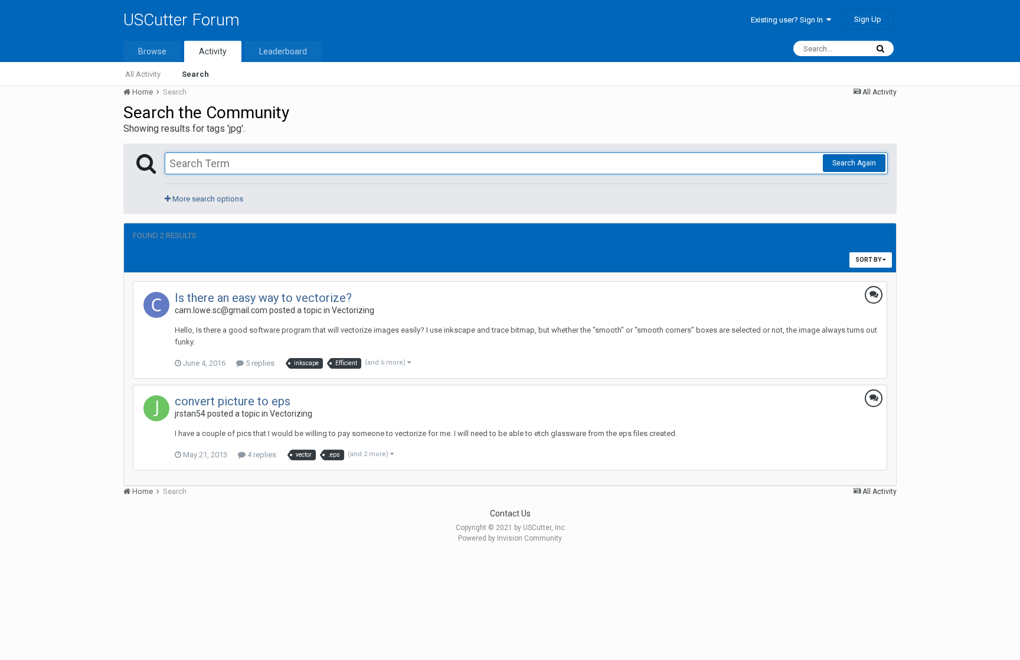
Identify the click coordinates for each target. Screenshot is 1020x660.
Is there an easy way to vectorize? (263, 298)
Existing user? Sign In (788, 19)
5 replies (259, 363)
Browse (152, 51)
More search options (207, 198)
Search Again (854, 163)
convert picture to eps (232, 401)
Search (195, 74)
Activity (213, 51)
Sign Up (867, 19)
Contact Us (510, 513)
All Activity (143, 74)
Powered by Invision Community (510, 538)
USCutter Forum (181, 20)
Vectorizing (353, 310)
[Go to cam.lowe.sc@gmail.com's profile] (156, 305)
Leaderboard (283, 51)
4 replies (261, 454)
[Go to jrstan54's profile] (156, 408)
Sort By (868, 259)
